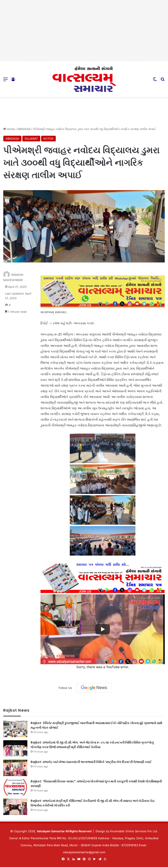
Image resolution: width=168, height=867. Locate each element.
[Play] (102, 629)
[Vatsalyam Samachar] (84, 79)
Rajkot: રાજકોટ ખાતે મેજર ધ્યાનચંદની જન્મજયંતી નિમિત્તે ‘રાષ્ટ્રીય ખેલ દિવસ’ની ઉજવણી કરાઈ (91, 762)
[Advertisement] (84, 30)
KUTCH (48, 138)
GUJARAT (31, 138)
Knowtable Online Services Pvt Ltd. (134, 831)
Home (10, 129)
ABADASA (24, 129)
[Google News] (94, 688)
